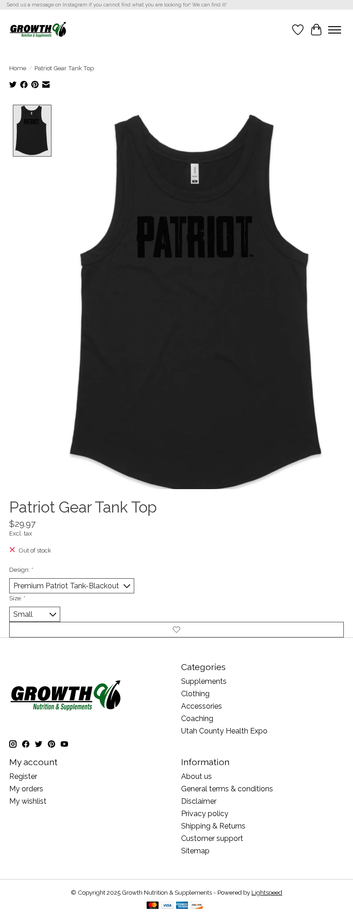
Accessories (201, 706)
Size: (17, 598)
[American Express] (182, 906)
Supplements (204, 681)
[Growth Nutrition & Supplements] (38, 29)
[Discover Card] (197, 906)
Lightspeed (266, 892)
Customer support (212, 838)
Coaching (197, 718)
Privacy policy (204, 813)
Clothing (195, 693)
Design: (21, 569)
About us (196, 776)
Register (23, 776)
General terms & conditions (227, 788)
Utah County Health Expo (224, 731)
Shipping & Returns (213, 826)
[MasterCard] (153, 906)
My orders (26, 788)
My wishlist (27, 801)
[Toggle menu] (334, 30)
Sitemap (195, 850)
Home (17, 68)
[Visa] (167, 906)
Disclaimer (198, 801)
